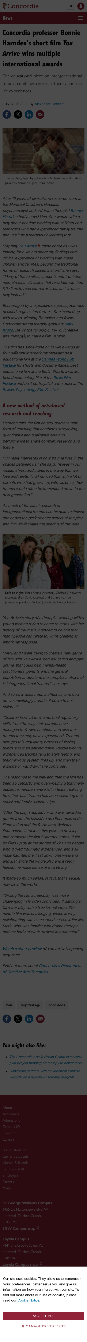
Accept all (43, 1316)
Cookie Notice (28, 1300)
